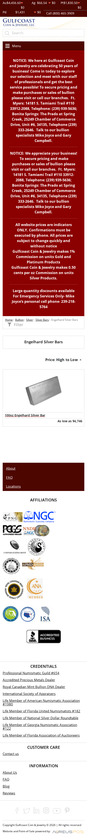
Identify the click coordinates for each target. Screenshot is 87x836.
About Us (10, 772)
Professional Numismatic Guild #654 (31, 673)
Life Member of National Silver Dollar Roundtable (40, 718)
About (10, 468)
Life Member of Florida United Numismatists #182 (41, 711)
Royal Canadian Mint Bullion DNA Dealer (34, 687)
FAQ (9, 477)
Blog (6, 786)
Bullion (19, 320)
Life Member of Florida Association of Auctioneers (41, 735)
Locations (13, 486)
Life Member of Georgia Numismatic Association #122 (40, 727)
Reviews (9, 793)
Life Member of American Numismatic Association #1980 (41, 702)
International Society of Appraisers (29, 693)
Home (9, 320)
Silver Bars (42, 320)
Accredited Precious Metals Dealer (29, 680)
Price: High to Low (62, 359)
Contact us (11, 753)
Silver (29, 320)
